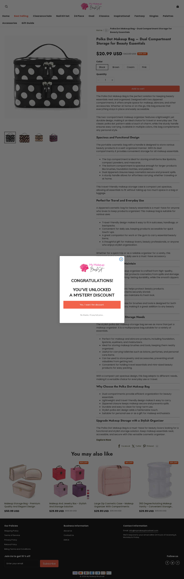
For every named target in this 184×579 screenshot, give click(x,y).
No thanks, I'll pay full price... (92, 315)
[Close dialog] (121, 259)
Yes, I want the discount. (92, 304)
